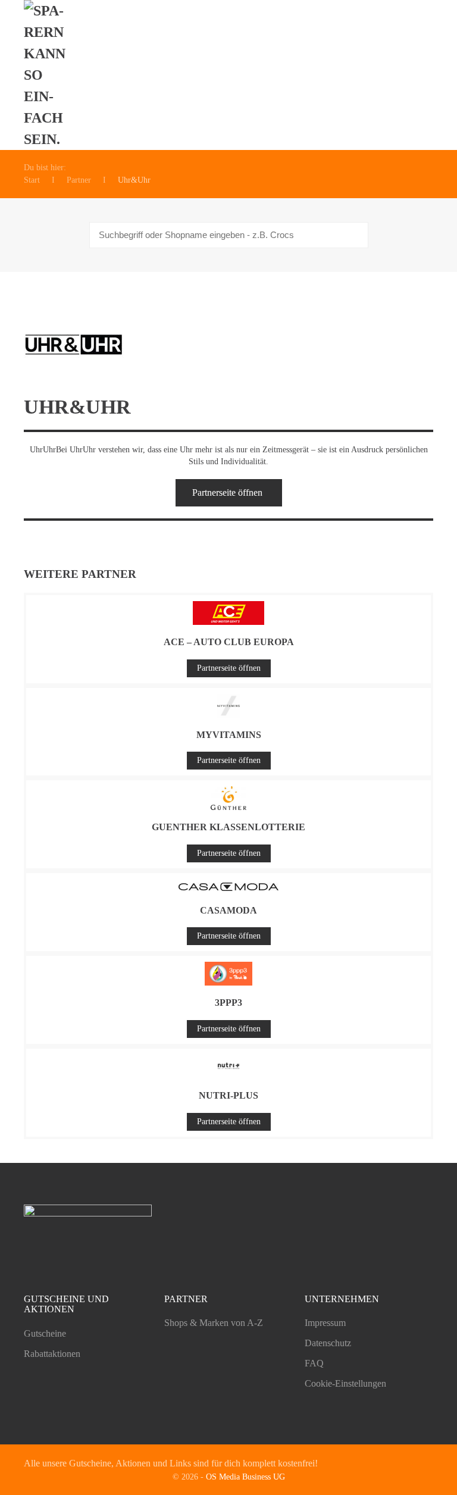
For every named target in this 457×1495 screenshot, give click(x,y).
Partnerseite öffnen (227, 492)
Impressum (325, 1323)
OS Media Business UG (245, 1476)
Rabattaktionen (52, 1354)
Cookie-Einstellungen (345, 1383)
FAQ (314, 1363)
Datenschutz (328, 1343)
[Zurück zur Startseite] (51, 75)
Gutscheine (45, 1333)
